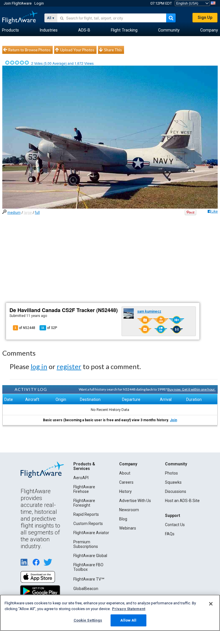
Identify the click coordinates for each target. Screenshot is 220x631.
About (124, 473)
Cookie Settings (88, 620)
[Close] (211, 603)
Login (39, 3)
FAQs (169, 534)
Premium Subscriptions (85, 544)
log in (39, 366)
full (37, 213)
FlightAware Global (90, 555)
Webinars (127, 528)
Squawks (173, 482)
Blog (123, 519)
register (69, 366)
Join (173, 420)
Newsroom (129, 509)
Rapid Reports (86, 514)
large (28, 213)
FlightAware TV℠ (88, 579)
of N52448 (25, 328)
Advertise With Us (135, 500)
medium (14, 213)
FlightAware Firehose (84, 489)
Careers (126, 482)
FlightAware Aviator (91, 532)
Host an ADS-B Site (182, 500)
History (125, 491)
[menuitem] (10, 30)
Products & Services (84, 466)
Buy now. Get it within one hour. (191, 389)
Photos (171, 473)
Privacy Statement (128, 609)
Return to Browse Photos (29, 50)
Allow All (128, 620)
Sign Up (205, 17)
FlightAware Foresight (84, 502)
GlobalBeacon (85, 588)
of (49, 328)
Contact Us (175, 524)
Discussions (175, 491)
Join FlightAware (18, 3)
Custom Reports (88, 523)
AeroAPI (81, 477)
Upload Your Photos (77, 50)
